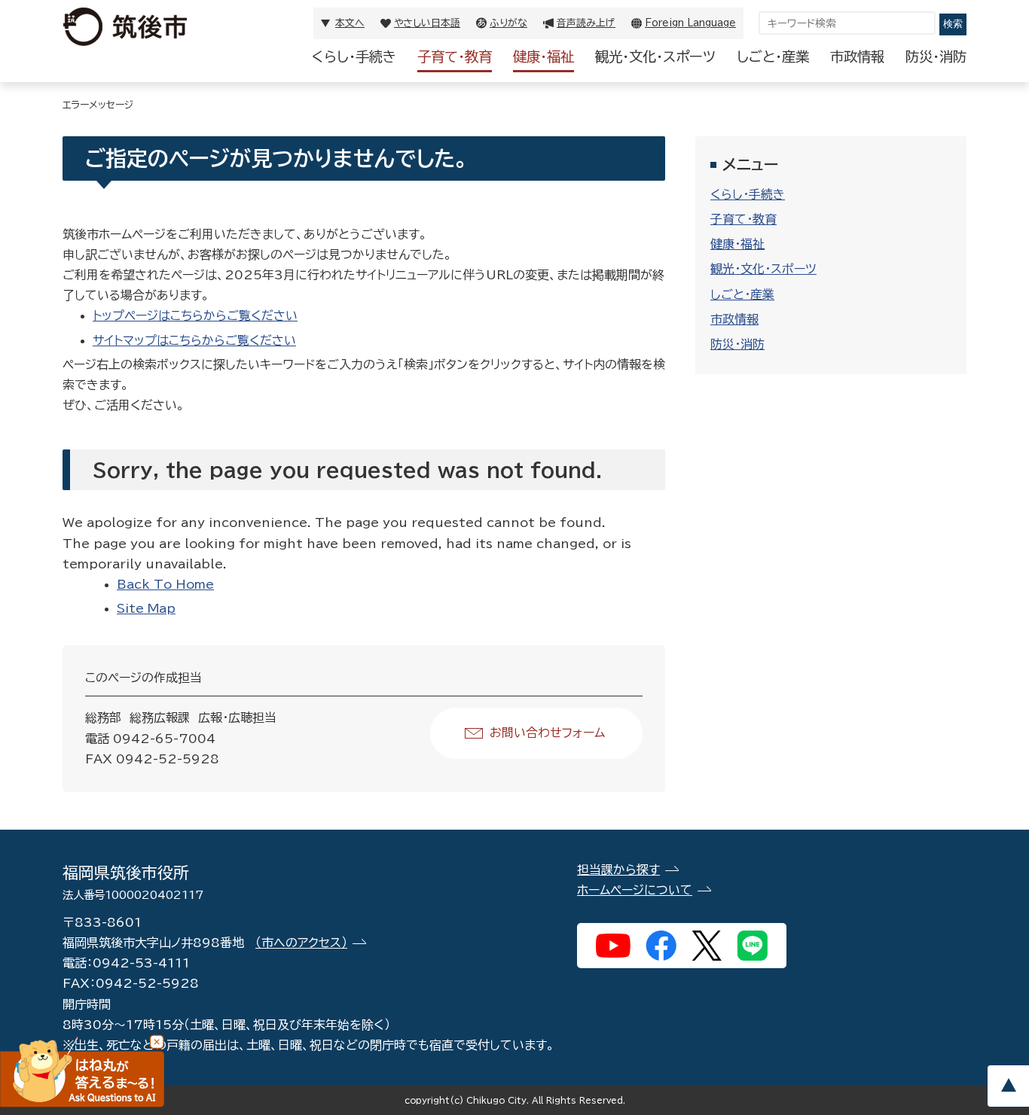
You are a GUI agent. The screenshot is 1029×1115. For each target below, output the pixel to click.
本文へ (350, 23)
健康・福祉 (543, 56)
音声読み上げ (586, 23)
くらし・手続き (354, 56)
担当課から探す (618, 870)
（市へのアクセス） (301, 943)
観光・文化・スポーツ (655, 56)
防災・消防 (935, 56)
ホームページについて (634, 890)
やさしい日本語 (427, 23)
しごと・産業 (773, 56)
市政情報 (857, 56)
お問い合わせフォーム (547, 733)
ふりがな (508, 23)
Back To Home (165, 584)
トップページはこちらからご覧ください (195, 315)
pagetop (1008, 1086)
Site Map (146, 608)
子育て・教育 (454, 56)
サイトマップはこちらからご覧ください (194, 340)
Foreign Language (690, 23)
